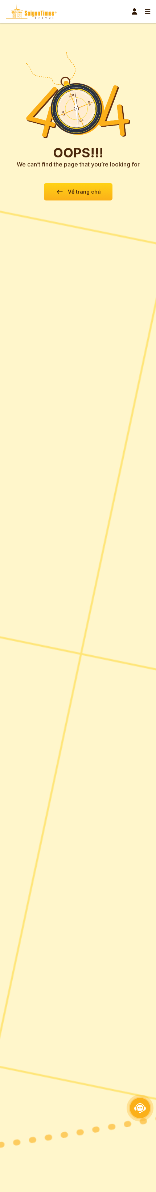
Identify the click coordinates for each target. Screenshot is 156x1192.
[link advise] (140, 1108)
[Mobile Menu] (147, 11)
